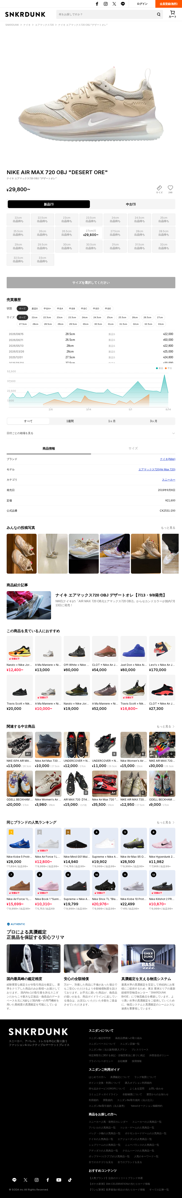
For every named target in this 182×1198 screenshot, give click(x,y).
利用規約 (94, 1100)
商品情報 (49, 448)
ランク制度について (145, 1077)
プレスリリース (139, 1049)
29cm (60, 324)
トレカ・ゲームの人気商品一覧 (137, 1127)
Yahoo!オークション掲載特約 (146, 1105)
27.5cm (23, 324)
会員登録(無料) (169, 3)
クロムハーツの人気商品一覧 (138, 1150)
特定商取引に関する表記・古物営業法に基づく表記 (117, 1055)
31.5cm (123, 324)
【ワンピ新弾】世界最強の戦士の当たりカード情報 (117, 1189)
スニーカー (168, 479)
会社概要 (122, 1061)
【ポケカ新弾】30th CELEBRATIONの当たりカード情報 (119, 1183)
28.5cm (48, 324)
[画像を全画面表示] (91, 90)
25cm (110, 317)
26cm (135, 317)
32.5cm (148, 324)
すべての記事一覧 (159, 1189)
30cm (85, 324)
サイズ (133, 448)
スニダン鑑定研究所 (100, 1038)
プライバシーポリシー (101, 1061)
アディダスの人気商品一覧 (103, 1150)
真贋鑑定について (120, 1077)
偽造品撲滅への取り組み (128, 1038)
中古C (84, 308)
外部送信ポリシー (159, 1055)
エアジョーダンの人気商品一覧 (135, 1139)
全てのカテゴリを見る (101, 1162)
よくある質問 (137, 1088)
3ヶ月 (153, 421)
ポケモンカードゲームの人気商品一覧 (145, 1133)
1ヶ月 (112, 421)
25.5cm (122, 317)
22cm (34, 317)
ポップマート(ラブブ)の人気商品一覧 (109, 1156)
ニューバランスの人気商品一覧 (142, 1144)
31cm (110, 324)
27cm (160, 317)
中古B (72, 308)
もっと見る (168, 527)
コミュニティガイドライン (103, 1094)
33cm (161, 324)
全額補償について (132, 1094)
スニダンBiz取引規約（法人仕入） (136, 1100)
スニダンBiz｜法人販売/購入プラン (108, 1049)
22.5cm (47, 317)
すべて (22, 308)
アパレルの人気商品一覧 (102, 1127)
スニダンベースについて (102, 1043)
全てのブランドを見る (130, 1162)
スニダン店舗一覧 (130, 1043)
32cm (135, 324)
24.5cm (97, 317)
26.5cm (147, 317)
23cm (59, 317)
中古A (60, 308)
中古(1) (131, 204)
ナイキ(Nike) (167, 459)
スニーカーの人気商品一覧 (147, 1121)
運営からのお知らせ (157, 1094)
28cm (35, 324)
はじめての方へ (97, 1077)
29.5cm (73, 324)
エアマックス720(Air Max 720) (156, 469)
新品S (35, 308)
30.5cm (98, 324)
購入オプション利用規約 (138, 1082)
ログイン (142, 3)
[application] (91, 392)
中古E (108, 308)
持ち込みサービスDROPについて (107, 1088)
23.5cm (72, 317)
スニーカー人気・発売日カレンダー (108, 1121)
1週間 (70, 421)
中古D (96, 308)
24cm (84, 317)
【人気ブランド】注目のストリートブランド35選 (116, 1178)
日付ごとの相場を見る (20, 433)
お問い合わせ (156, 1088)
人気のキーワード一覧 (146, 1156)
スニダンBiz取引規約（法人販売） (107, 1105)
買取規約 (108, 1100)
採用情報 (137, 1061)
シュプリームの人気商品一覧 (105, 1144)
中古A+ (47, 308)
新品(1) (49, 204)
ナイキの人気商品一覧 (101, 1139)
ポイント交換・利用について (105, 1082)
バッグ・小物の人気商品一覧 (105, 1133)
